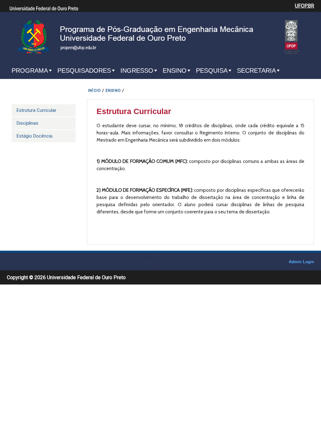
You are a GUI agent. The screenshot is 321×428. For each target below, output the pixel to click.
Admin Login (301, 261)
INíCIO (94, 90)
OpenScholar (273, 263)
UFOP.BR (304, 6)
